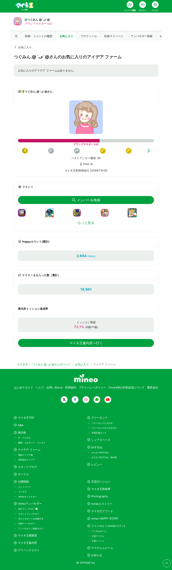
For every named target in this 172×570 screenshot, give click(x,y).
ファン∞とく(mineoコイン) (108, 525)
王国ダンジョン (100, 481)
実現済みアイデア (26, 459)
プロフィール (89, 36)
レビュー (96, 464)
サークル (23, 474)
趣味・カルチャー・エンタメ (32, 442)
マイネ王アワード (102, 511)
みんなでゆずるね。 (101, 452)
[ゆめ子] (78, 212)
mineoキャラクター (27, 496)
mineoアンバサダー (30, 503)
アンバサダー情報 (141, 36)
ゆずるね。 (98, 447)
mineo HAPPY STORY (105, 518)
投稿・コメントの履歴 (38, 36)
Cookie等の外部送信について (126, 387)
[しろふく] (106, 212)
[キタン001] (51, 215)
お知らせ (96, 555)
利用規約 (70, 387)
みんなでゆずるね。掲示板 (104, 457)
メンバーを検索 (88, 200)
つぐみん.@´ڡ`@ (38, 19)
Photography (99, 496)
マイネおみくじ (99, 531)
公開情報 (23, 481)
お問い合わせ (54, 387)
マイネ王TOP (26, 417)
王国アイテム (98, 536)
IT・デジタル (24, 437)
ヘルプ (40, 387)
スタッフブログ (27, 467)
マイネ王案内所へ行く (86, 343)
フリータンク (99, 417)
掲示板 (22, 432)
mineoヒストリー (101, 503)
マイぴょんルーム (102, 547)
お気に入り (66, 36)
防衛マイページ (113, 36)
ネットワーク (24, 487)
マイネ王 (22, 491)
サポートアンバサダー (28, 514)
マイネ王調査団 (27, 535)
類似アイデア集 (25, 455)
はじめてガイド (23, 387)
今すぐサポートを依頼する (30, 518)
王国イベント (98, 541)
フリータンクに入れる (102, 423)
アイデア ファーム (29, 449)
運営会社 (152, 387)
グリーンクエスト (29, 550)
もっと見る (86, 223)
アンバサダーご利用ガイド (30, 528)
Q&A (20, 425)
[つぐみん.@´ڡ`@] (86, 117)
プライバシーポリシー (92, 387)
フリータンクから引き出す (104, 428)
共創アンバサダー (26, 523)
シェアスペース (100, 439)
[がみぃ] (133, 215)
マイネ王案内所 (27, 542)
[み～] (23, 212)
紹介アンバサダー (27, 509)
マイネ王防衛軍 (100, 489)
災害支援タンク (99, 432)
